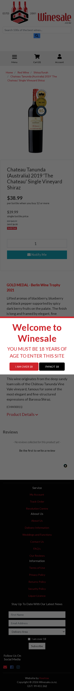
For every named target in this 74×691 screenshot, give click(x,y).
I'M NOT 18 (52, 366)
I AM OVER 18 (24, 366)
